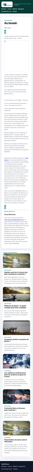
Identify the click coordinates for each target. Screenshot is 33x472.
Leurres (9, 9)
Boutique (3, 9)
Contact (14, 11)
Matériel (15, 9)
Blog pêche (21, 9)
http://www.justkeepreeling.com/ (14, 219)
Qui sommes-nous (6, 11)
